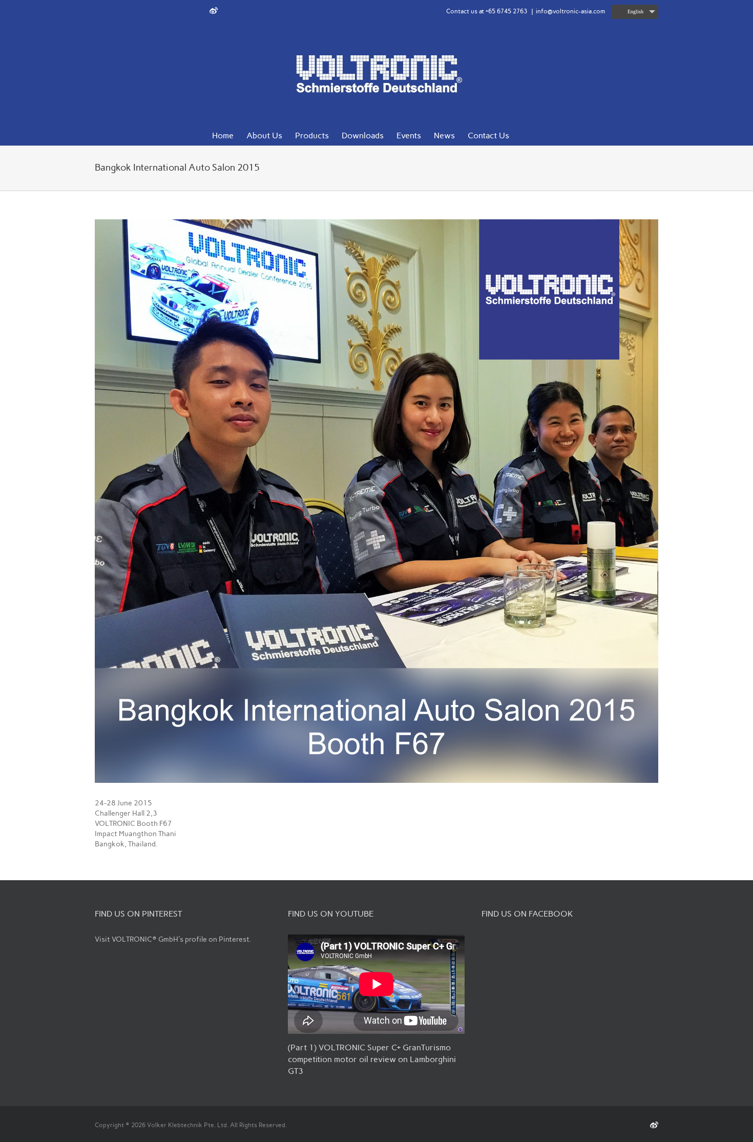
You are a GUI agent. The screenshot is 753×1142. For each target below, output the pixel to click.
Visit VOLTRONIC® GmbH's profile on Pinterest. (173, 939)
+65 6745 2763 (506, 11)
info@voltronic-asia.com (570, 11)
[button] (525, 134)
